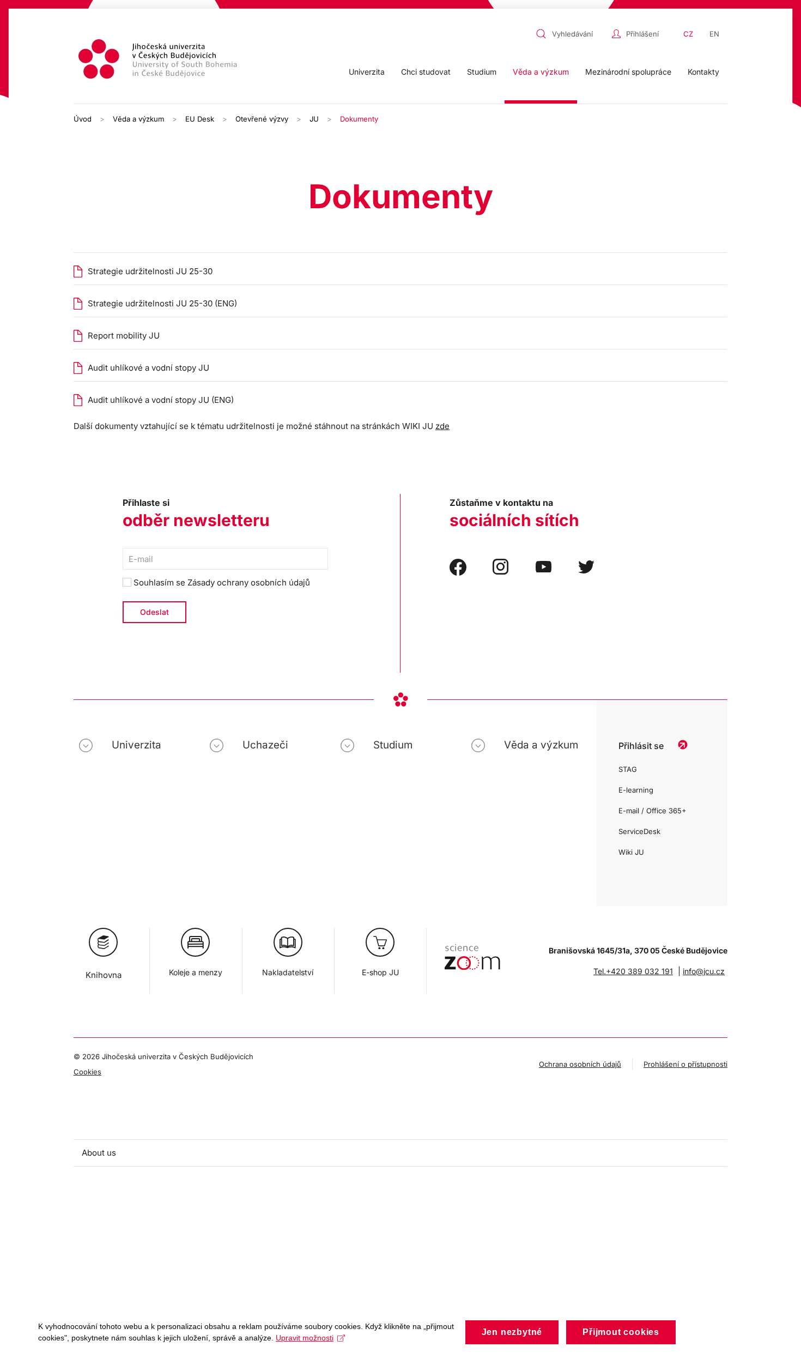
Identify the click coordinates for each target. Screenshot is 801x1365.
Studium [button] (481, 71)
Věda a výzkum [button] (541, 71)
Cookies (87, 1071)
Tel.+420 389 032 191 (633, 971)
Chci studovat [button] (426, 71)
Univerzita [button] (367, 71)
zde (442, 426)
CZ (688, 33)
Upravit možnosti (304, 1337)
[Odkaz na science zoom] (472, 951)
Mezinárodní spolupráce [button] (628, 71)
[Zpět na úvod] (159, 61)
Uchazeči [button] (265, 745)
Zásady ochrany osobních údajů (248, 582)
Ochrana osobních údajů (580, 1064)
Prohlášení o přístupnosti (685, 1064)
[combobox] (571, 34)
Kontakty (703, 71)
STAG (627, 769)
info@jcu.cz (704, 971)
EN (714, 33)
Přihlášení (642, 33)
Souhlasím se (220, 582)
